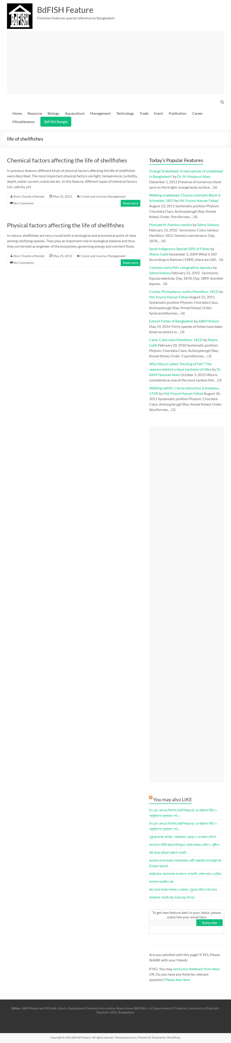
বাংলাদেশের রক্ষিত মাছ (161, 881)
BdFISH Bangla (55, 121)
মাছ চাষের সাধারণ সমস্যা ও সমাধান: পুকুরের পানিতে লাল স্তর (183, 889)
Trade (144, 113)
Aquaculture (74, 113)
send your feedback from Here (196, 969)
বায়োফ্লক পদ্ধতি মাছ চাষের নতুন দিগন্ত (172, 897)
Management (100, 113)
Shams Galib (158, 254)
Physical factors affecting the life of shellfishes (65, 225)
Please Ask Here (177, 979)
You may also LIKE (172, 799)
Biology (53, 113)
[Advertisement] (115, 62)
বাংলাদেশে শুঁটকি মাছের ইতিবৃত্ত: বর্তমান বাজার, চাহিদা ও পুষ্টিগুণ (184, 844)
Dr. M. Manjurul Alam (193, 176)
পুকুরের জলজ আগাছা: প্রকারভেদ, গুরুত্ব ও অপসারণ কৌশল (182, 837)
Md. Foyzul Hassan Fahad (198, 200)
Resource (35, 113)
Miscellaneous (23, 121)
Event (158, 113)
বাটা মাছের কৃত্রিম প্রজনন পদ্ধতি (167, 852)
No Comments (24, 203)
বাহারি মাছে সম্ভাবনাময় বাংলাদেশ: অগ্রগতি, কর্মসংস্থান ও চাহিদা (185, 874)
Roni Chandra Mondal (29, 196)
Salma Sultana (208, 224)
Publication (178, 113)
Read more (130, 203)
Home (17, 113)
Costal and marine (93, 196)
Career (197, 113)
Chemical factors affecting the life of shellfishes (67, 160)
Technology (125, 113)
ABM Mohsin (209, 321)
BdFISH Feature (65, 10)
